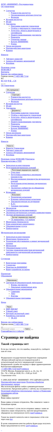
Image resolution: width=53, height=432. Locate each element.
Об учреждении (7, 6)
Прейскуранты (12, 228)
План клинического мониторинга (20, 224)
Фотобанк (10, 63)
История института (14, 19)
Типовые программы (20, 206)
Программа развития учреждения (25, 26)
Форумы (14, 296)
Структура (10, 11)
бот (11, 419)
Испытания (11, 192)
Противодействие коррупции (18, 48)
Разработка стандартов (15, 316)
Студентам (5, 259)
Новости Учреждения (15, 148)
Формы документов (19, 285)
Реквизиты (15, 37)
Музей (8, 22)
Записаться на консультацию (18, 165)
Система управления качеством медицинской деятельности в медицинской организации (25, 251)
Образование (6, 276)
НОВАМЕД (6, 70)
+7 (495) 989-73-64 (8, 369)
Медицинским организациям (13, 233)
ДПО (13, 294)
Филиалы (15, 17)
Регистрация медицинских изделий (21, 168)
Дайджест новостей (14, 59)
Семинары (15, 291)
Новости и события (16, 331)
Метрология (11, 208)
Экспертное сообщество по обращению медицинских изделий (27, 189)
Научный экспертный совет (17, 313)
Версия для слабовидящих (12, 74)
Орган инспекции (13, 46)
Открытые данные (18, 39)
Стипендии (11, 265)
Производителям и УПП (11, 161)
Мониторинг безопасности (17, 222)
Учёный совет (12, 311)
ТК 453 (14, 318)
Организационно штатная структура (26, 15)
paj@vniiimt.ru (32, 426)
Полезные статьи (8, 67)
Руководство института (21, 13)
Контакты (5, 72)
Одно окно (15, 172)
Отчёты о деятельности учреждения (26, 28)
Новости (4, 55)
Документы (11, 24)
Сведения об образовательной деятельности (24, 283)
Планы (14, 44)
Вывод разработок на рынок (18, 269)
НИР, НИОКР (12, 309)
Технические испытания (21, 197)
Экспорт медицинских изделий (19, 215)
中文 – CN (12, 81)
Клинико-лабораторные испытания (26, 199)
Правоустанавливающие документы (26, 35)
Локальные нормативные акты (24, 287)
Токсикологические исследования (25, 201)
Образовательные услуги (16, 226)
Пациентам (5, 274)
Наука (3, 302)
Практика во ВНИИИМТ (16, 267)
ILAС (13, 204)
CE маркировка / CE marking (23, 220)
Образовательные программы (18, 298)
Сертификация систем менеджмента (21, 210)
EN (5, 81)
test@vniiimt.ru (23, 369)
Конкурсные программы (16, 263)
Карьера (9, 50)
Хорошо (5, 395)
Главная (4, 331)
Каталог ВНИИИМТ (19, 42)
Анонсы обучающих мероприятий (20, 61)
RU (2, 81)
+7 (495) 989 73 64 (20, 76)
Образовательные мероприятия (19, 289)
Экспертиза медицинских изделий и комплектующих (28, 213)
